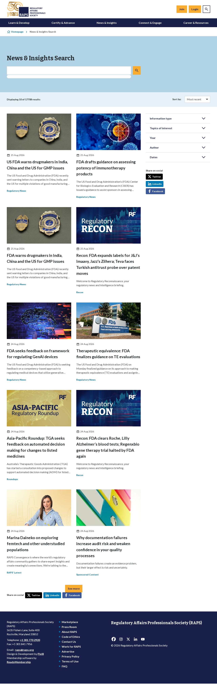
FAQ (64, 666)
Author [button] (154, 147)
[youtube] (142, 639)
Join (181, 9)
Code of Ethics (71, 636)
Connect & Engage (150, 22)
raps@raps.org (24, 649)
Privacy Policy (70, 656)
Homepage (17, 31)
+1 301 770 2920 (30, 640)
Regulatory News (16, 190)
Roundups (12, 479)
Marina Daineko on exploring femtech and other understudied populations (36, 543)
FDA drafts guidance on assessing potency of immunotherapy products (106, 167)
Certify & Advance (63, 22)
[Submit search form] (137, 70)
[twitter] (128, 639)
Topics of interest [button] (161, 128)
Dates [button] (153, 157)
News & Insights (107, 22)
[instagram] (120, 639)
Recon (79, 292)
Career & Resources (196, 22)
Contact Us (69, 641)
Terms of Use (70, 661)
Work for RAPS (71, 646)
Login (194, 9)
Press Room (69, 626)
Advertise (68, 651)
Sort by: (176, 99)
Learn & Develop (18, 22)
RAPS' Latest (14, 572)
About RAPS (69, 631)
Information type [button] (161, 118)
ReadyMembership (19, 662)
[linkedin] (135, 639)
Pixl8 (41, 653)
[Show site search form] (206, 9)
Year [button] (153, 137)
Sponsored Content (87, 574)
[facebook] (113, 639)
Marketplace (70, 622)
